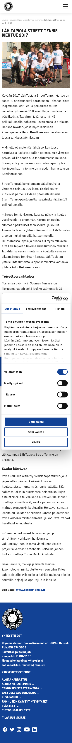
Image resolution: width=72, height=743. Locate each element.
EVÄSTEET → (10, 706)
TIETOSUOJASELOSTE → (18, 710)
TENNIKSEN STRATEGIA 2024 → (22, 688)
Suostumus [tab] (12, 308)
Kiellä (36, 442)
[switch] (62, 383)
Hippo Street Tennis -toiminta (30, 19)
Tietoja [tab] (60, 308)
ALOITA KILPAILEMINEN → (18, 684)
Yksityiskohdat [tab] (36, 308)
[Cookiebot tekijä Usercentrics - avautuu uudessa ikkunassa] (52, 298)
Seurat (13, 19)
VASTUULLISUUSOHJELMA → (20, 693)
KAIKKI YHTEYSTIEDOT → (18, 672)
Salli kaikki (36, 421)
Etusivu (5, 19)
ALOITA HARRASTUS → (16, 679)
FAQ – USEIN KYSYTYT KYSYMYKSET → (26, 701)
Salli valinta (36, 432)
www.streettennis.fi (30, 590)
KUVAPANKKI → (11, 697)
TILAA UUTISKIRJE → (15, 717)
